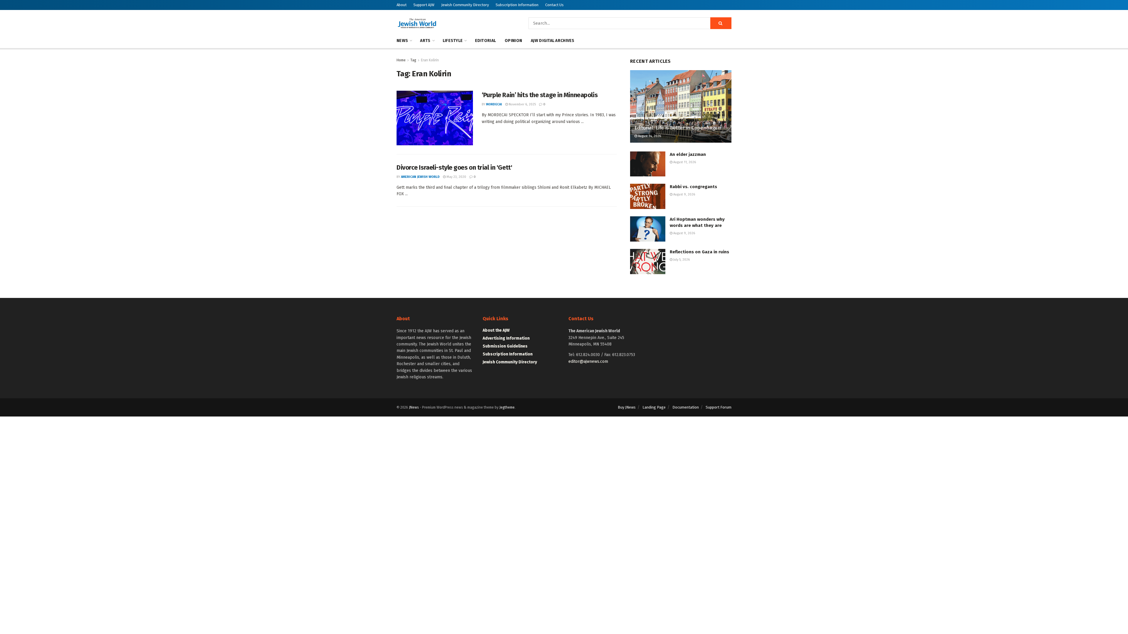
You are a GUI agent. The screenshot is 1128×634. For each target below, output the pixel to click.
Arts (425, 40)
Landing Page (654, 407)
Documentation (685, 407)
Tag (413, 60)
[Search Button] (720, 23)
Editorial (485, 40)
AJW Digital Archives (553, 40)
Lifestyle (453, 40)
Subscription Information (517, 5)
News (402, 40)
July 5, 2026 (681, 260)
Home (401, 60)
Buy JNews (627, 407)
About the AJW (496, 330)
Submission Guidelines (505, 346)
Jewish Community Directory (465, 5)
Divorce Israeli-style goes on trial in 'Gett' (454, 167)
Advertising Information (506, 338)
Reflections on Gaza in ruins (699, 251)
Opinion (513, 40)
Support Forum (718, 407)
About (402, 5)
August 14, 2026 (649, 136)
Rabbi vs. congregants (693, 186)
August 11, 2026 (684, 162)
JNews (414, 407)
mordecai (494, 104)
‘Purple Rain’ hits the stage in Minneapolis (539, 95)
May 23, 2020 (456, 177)
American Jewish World (420, 177)
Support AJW (423, 5)
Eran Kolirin (430, 60)
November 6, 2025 (522, 104)
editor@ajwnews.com (588, 361)
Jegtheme (507, 407)
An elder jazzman (688, 154)
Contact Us (554, 5)
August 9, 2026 (683, 194)
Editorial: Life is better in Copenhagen (677, 128)
